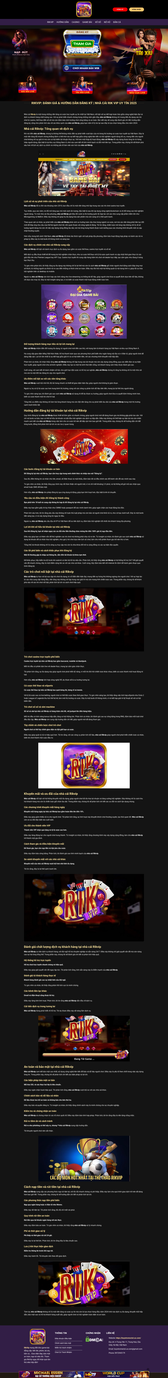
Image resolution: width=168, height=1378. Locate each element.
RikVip (26, 1348)
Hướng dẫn (63, 22)
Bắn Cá (117, 22)
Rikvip (50, 22)
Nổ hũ (107, 22)
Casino (75, 22)
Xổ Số (98, 22)
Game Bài (87, 22)
